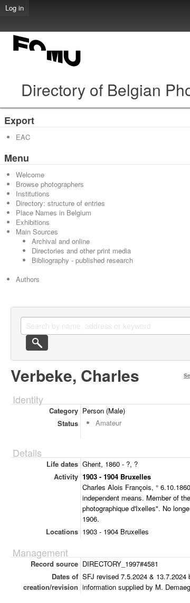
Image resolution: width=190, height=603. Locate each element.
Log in (14, 8)
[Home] (47, 66)
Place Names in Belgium (53, 213)
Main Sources (37, 232)
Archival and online (61, 241)
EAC (23, 137)
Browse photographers (50, 184)
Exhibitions (33, 222)
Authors (28, 279)
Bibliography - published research (82, 260)
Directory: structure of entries (60, 203)
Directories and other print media (81, 251)
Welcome (30, 174)
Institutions (33, 194)
